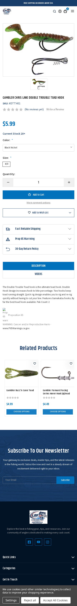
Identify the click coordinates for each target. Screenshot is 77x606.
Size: (7, 158)
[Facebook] (29, 542)
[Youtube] (38, 542)
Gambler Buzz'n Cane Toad (20, 390)
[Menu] (72, 11)
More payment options (38, 203)
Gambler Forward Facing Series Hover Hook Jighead (56, 392)
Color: (8, 140)
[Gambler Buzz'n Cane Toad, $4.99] (21, 373)
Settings (11, 600)
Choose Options (21, 411)
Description (38, 266)
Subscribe (65, 480)
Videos (38, 274)
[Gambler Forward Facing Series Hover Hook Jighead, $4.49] (58, 373)
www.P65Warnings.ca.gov (16, 328)
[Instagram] (47, 542)
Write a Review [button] (55, 110)
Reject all (30, 600)
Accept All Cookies (55, 600)
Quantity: (9, 174)
